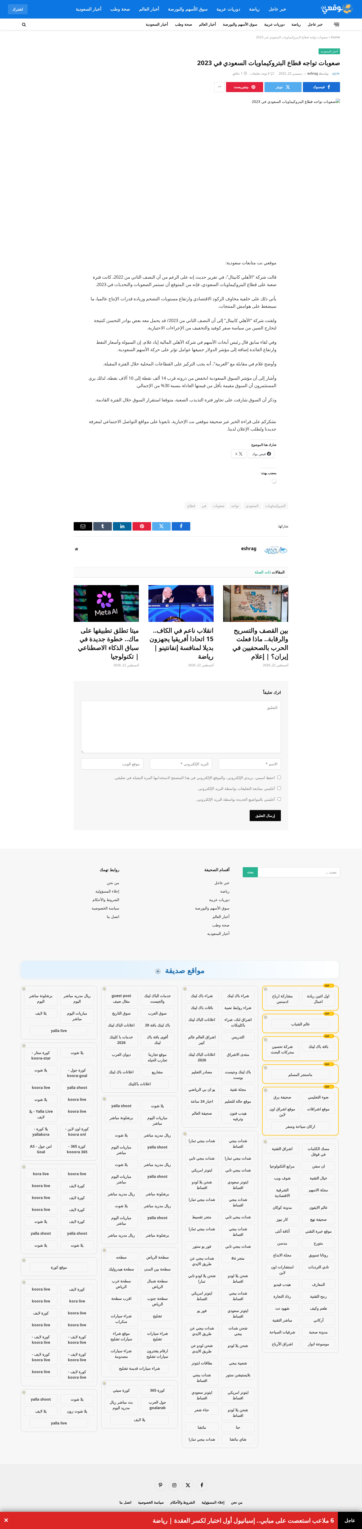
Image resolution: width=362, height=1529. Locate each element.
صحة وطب (120, 9)
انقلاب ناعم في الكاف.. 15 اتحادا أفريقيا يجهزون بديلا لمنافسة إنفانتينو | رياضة (181, 643)
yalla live (59, 1030)
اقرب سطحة (121, 1298)
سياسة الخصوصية (105, 908)
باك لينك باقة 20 (157, 1025)
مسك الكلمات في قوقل (318, 1151)
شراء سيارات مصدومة (121, 1353)
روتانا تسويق (318, 1254)
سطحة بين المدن (157, 1269)
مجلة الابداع (282, 1254)
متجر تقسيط (201, 1216)
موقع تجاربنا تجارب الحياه (157, 1057)
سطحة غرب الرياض (121, 1283)
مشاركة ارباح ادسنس (282, 998)
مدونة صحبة (318, 1332)
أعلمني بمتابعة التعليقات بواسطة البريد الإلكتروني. (236, 788)
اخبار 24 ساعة (202, 1101)
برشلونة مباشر (121, 1117)
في (204, 505)
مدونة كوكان (282, 1207)
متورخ (318, 1243)
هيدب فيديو (282, 1284)
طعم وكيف (318, 1308)
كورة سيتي (121, 1390)
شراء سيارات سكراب (121, 1318)
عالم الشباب (300, 1023)
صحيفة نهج (318, 1219)
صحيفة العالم (202, 1113)
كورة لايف (77, 1185)
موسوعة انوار (318, 1343)
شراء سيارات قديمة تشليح (139, 1368)
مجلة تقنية (238, 1089)
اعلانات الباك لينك (201, 1019)
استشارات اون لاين (282, 1269)
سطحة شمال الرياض (157, 1283)
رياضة (254, 9)
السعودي (252, 505)
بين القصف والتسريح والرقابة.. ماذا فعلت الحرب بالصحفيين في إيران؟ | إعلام (260, 643)
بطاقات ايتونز (202, 1362)
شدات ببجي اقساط (238, 1143)
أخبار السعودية (88, 9)
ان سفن (318, 1166)
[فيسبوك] (330, 276)
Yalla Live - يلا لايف (41, 1114)
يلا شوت (157, 1105)
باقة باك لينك (318, 1046)
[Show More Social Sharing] (219, 87)
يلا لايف (139, 1419)
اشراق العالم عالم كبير (202, 1039)
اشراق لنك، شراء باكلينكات (238, 1022)
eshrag (312, 73)
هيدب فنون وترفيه (238, 1116)
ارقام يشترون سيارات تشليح (157, 1353)
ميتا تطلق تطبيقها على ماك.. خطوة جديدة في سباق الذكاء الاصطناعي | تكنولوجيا (108, 643)
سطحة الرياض (157, 1257)
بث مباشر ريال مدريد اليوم (121, 1405)
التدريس (238, 1036)
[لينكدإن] (330, 303)
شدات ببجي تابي (202, 1158)
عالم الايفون (318, 1207)
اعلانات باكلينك (139, 1083)
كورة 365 (157, 1390)
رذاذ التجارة (282, 1296)
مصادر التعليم (202, 1071)
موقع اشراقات (318, 1108)
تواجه (235, 505)
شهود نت (282, 1308)
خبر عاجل (277, 9)
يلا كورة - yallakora (40, 1131)
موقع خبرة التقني (318, 1231)
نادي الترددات (318, 1266)
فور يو (202, 1310)
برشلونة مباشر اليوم (40, 998)
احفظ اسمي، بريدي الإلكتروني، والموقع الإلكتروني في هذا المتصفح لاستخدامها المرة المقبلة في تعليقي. (194, 777)
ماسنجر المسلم (300, 1074)
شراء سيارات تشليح (157, 1336)
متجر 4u (238, 1258)
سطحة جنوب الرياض (157, 1301)
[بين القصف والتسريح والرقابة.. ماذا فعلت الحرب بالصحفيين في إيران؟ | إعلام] (255, 603)
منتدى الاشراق (238, 1054)
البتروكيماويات (275, 505)
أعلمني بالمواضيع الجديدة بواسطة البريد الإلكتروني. (235, 799)
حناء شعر (202, 1409)
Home (335, 37)
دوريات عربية (228, 9)
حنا (238, 1427)
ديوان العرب (121, 1054)
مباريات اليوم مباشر (157, 1120)
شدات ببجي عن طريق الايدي (202, 1261)
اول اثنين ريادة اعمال (318, 998)
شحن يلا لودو (238, 1345)
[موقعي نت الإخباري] (336, 9)
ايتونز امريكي (201, 1170)
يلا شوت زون (77, 1411)
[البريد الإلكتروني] (330, 330)
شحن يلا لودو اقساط (202, 1184)
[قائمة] (336, 24)
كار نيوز (282, 1219)
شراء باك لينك (238, 995)
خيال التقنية (318, 1177)
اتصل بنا (113, 916)
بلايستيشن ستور (238, 1374)
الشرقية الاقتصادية (282, 1192)
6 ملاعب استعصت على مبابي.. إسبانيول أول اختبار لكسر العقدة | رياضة (243, 1521)
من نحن (113, 882)
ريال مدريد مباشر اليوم (77, 998)
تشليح (157, 1315)
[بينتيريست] (330, 317)
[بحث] (24, 24)
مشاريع (157, 1071)
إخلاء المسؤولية (107, 891)
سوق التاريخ (121, 1013)
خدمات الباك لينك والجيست (157, 998)
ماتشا (202, 1427)
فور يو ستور (202, 1246)
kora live (41, 1173)
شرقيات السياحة (282, 1332)
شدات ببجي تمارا (202, 1140)
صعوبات (218, 505)
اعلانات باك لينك (121, 1071)
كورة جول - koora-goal (77, 1072)
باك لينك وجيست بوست (238, 1074)
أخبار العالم (149, 9)
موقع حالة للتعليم (238, 1101)
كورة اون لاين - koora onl (77, 1131)
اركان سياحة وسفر (300, 1126)
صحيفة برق (282, 1097)
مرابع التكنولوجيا (282, 1166)
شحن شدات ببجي (238, 1331)
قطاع (191, 505)
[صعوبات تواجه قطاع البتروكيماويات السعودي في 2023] (181, 175)
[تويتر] (330, 290)
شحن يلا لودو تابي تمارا (202, 1278)
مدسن (282, 1243)
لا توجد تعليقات (260, 73)
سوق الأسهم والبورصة (188, 9)
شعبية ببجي (238, 1362)
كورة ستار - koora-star (41, 1055)
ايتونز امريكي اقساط (201, 1296)
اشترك (17, 9)
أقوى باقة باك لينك (157, 1039)
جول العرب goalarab (157, 1405)
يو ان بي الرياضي (201, 1089)
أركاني (319, 1320)
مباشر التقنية (282, 1320)
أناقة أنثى (282, 1231)
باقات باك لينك (202, 1007)
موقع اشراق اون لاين (282, 1111)
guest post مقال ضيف (121, 998)
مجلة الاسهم (318, 1189)
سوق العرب (157, 1013)
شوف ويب (282, 1177)
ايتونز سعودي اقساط (238, 1184)
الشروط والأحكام (105, 899)
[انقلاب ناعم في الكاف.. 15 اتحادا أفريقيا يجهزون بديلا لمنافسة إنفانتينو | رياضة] (181, 603)
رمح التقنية (318, 1296)
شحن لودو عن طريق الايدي (202, 1348)
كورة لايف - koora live (77, 1339)
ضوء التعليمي (318, 1097)
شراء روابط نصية (237, 1007)
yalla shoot (121, 1105)
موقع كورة (59, 1267)
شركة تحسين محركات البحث (282, 1049)
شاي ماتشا (238, 1439)
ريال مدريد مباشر (157, 1135)
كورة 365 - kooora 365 (77, 1149)
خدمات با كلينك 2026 (121, 1039)
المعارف (318, 1284)
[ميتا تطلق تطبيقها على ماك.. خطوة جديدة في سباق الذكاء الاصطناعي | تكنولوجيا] (106, 603)
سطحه (121, 1257)
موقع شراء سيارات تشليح (121, 1336)
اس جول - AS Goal (41, 1149)
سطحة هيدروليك (121, 1269)
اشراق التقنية (282, 1148)
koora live (41, 1087)
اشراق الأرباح (282, 1343)
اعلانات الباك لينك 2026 (201, 1057)
